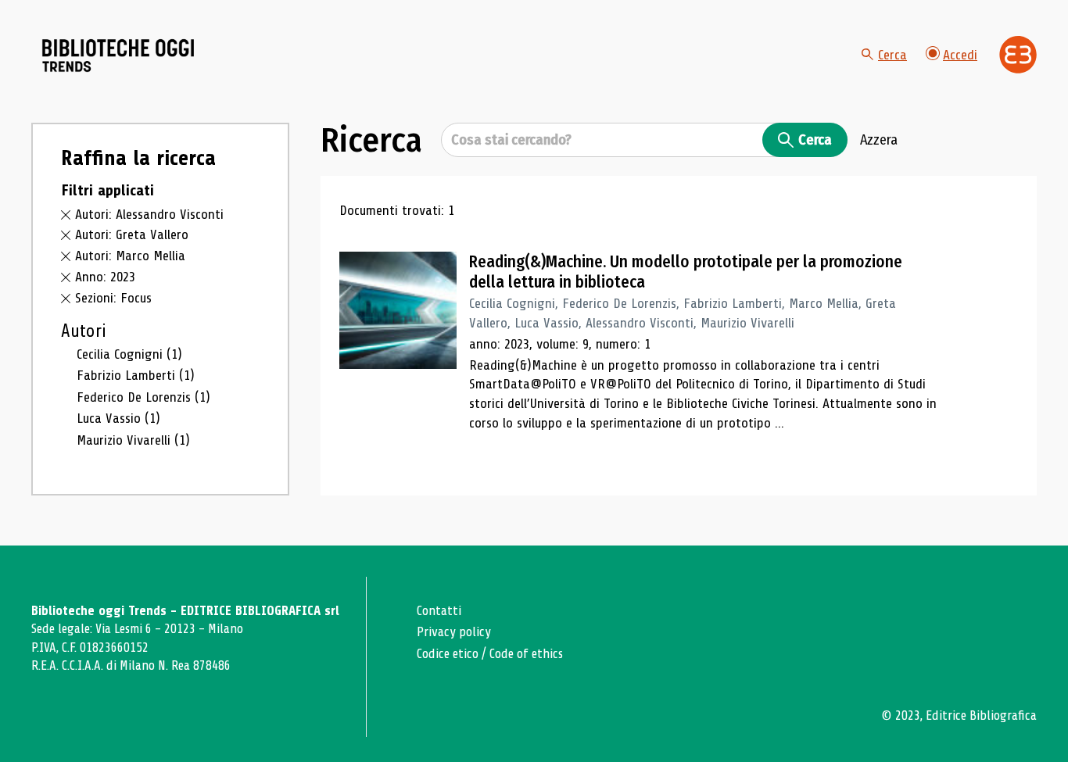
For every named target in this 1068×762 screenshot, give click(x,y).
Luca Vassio (118, 418)
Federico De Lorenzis (143, 397)
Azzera (879, 139)
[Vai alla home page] (118, 55)
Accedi (960, 55)
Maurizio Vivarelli (133, 440)
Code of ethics (526, 653)
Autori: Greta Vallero (131, 234)
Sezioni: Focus (113, 298)
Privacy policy (454, 631)
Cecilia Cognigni (129, 354)
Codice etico (447, 653)
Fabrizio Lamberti (136, 375)
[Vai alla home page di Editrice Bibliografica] (1018, 54)
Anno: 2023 (105, 276)
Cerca (892, 55)
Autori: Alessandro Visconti (149, 214)
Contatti (439, 610)
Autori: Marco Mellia (130, 255)
